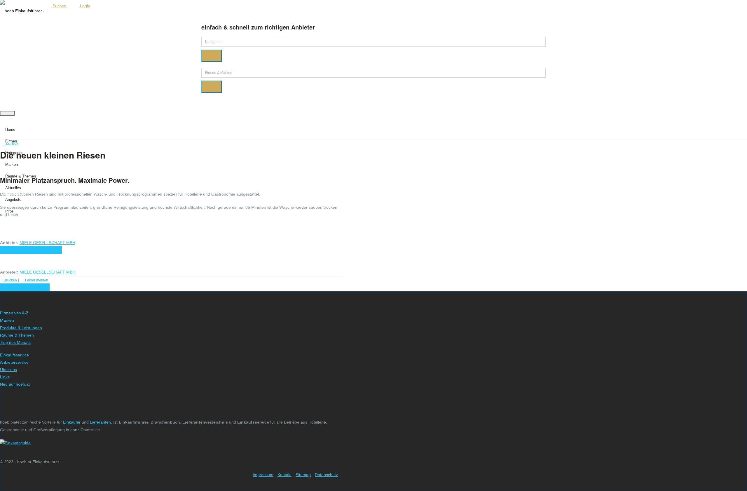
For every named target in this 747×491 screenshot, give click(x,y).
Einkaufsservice (14, 355)
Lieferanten (100, 422)
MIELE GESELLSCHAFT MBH (47, 242)
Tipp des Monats (15, 342)
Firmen (11, 141)
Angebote (13, 199)
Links (5, 377)
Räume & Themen (20, 176)
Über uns (8, 369)
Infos (9, 211)
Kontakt (284, 474)
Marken (11, 164)
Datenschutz (326, 474)
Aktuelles (13, 188)
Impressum (263, 474)
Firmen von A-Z (14, 313)
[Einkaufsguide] (15, 442)
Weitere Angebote (23, 287)
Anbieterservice (14, 362)
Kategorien (14, 153)
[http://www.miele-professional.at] (79, 242)
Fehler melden (36, 280)
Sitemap (303, 474)
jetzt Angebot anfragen (31, 250)
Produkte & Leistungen (21, 327)
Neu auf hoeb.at (15, 384)
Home (10, 129)
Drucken (10, 280)
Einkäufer (72, 422)
